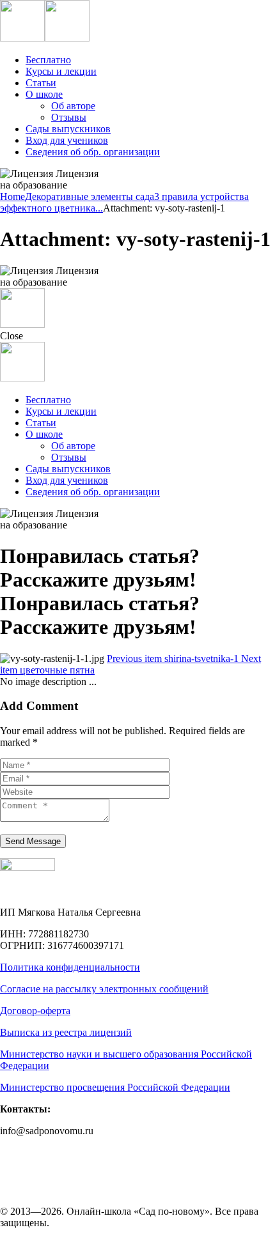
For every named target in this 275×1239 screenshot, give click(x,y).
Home (12, 196)
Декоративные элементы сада (89, 196)
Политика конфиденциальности (70, 967)
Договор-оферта (35, 1010)
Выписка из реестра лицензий (66, 1032)
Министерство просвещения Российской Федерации (115, 1087)
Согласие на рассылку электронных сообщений (104, 988)
